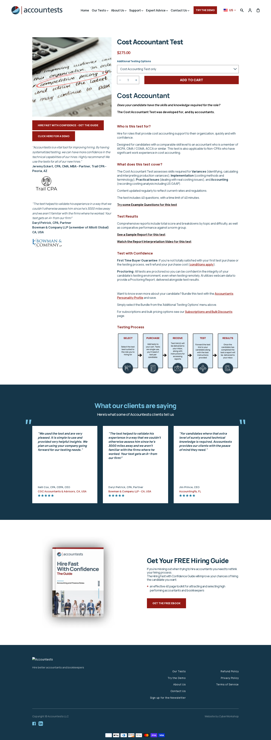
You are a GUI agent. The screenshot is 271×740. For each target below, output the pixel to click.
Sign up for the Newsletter (168, 697)
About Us (118, 10)
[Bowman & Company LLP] (47, 247)
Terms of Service (227, 684)
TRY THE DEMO (205, 10)
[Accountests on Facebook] (34, 723)
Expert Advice (156, 10)
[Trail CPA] (46, 194)
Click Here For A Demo (54, 136)
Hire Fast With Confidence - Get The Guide (68, 125)
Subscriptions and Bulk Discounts (208, 312)
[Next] (246, 460)
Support (135, 10)
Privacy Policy (230, 678)
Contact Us (179, 10)
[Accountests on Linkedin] (41, 723)
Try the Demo (177, 678)
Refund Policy (230, 671)
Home (85, 10)
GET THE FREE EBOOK (166, 603)
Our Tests (99, 10)
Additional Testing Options (134, 61)
